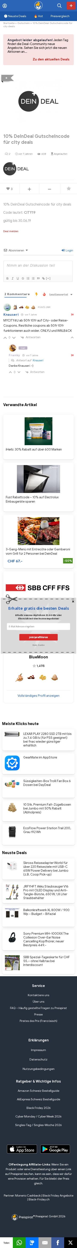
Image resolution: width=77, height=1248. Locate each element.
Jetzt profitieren (38, 637)
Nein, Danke (38, 645)
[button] (38, 608)
